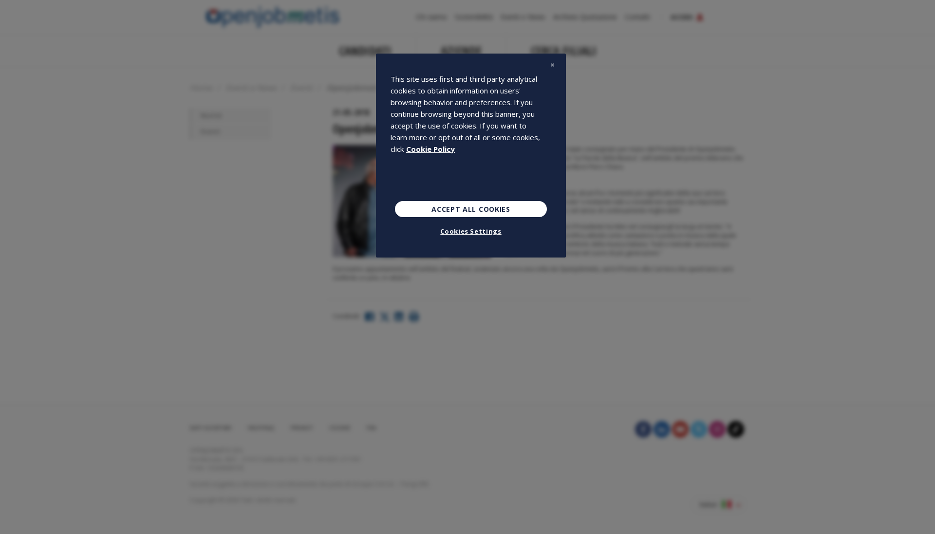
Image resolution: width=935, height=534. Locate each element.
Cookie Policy (430, 149)
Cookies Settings (470, 231)
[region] (471, 156)
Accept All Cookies (470, 209)
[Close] (552, 65)
